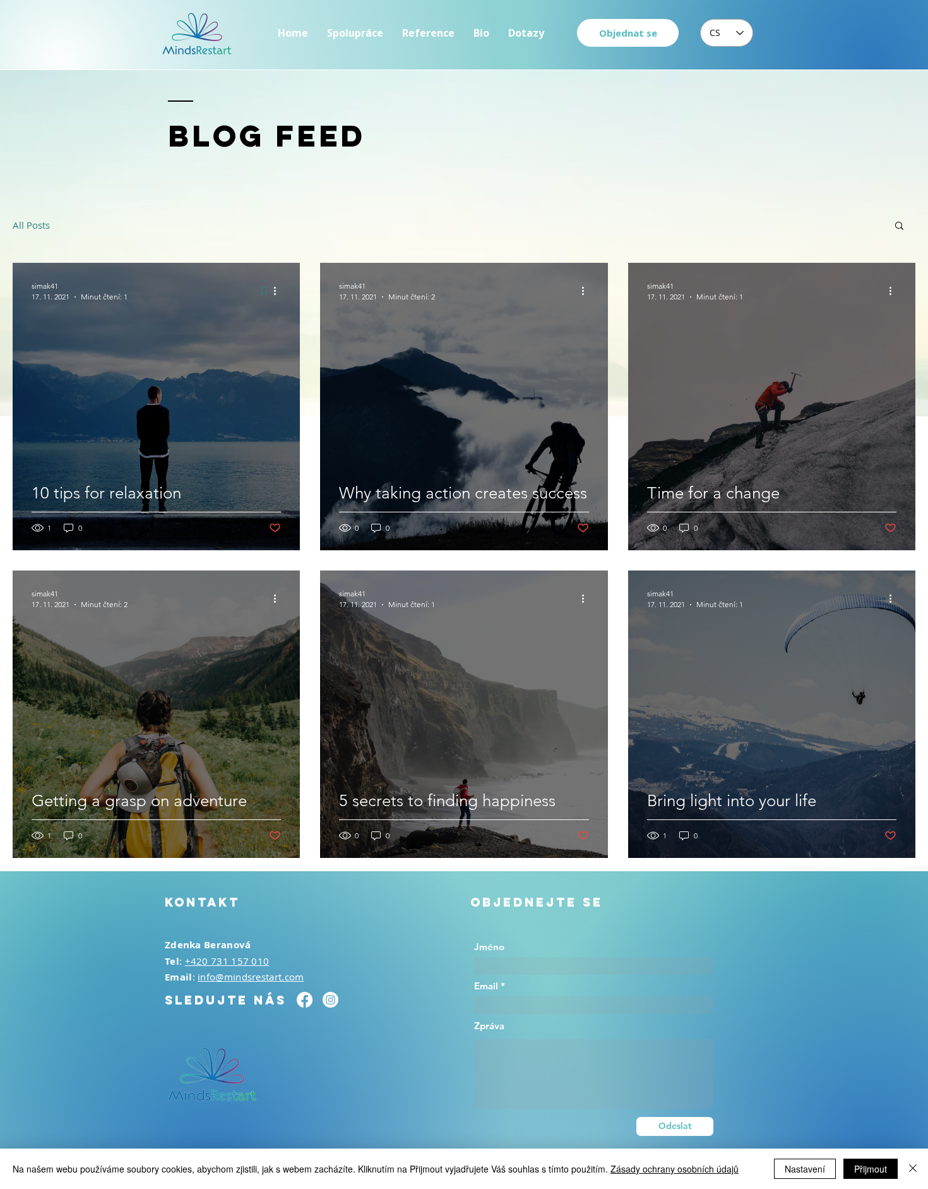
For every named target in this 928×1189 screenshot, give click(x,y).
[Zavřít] (912, 1169)
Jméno (489, 946)
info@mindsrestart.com (251, 976)
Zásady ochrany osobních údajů (674, 1168)
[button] (899, 226)
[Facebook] (304, 1000)
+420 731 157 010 (227, 961)
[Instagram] (330, 1000)
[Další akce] (279, 290)
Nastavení (805, 1168)
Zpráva (489, 1025)
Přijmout (870, 1168)
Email (486, 986)
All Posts (31, 225)
